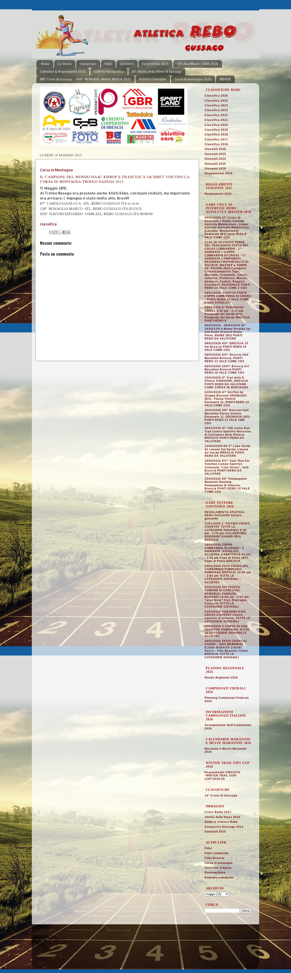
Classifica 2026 (216, 95)
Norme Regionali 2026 (221, 677)
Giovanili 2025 (215, 154)
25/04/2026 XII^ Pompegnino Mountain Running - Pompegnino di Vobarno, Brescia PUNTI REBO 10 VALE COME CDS (227, 485)
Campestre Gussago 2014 (224, 826)
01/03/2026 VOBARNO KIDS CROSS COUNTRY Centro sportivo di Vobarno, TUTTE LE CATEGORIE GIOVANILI (227, 616)
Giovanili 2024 (215, 158)
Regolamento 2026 (219, 173)
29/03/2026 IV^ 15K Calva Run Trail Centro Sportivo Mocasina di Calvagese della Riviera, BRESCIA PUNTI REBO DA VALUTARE (228, 435)
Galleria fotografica (109, 72)
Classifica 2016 (216, 144)
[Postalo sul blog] (55, 232)
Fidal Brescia (215, 858)
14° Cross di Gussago (221, 795)
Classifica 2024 (216, 105)
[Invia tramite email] (51, 232)
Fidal (108, 64)
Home (45, 64)
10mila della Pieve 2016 (222, 817)
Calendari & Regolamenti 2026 (62, 72)
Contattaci (88, 64)
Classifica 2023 (216, 110)
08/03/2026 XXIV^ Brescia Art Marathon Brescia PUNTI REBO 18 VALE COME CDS (227, 369)
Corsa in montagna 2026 (193, 79)
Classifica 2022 (216, 115)
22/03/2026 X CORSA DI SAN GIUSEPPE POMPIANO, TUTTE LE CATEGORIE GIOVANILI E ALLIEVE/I (227, 631)
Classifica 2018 (216, 134)
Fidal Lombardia (217, 853)
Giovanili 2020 (215, 163)
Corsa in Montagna (56, 170)
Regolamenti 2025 (218, 193)
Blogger (166, 961)
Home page (49, 937)
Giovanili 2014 (215, 831)
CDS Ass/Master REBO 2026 (197, 64)
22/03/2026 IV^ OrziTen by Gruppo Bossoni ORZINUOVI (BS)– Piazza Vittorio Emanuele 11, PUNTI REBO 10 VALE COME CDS (227, 399)
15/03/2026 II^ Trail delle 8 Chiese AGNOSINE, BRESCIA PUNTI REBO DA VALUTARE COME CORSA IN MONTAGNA (226, 382)
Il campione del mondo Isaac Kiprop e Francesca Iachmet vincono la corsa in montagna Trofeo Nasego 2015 (115, 179)
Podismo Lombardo (219, 877)
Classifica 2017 (216, 139)
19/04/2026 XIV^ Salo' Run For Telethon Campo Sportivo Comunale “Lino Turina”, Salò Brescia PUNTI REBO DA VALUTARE (227, 467)
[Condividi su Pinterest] (68, 232)
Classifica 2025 (216, 100)
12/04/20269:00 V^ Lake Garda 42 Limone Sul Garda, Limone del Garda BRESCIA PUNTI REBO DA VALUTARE (228, 450)
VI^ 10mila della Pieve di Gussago (156, 72)
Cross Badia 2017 (218, 812)
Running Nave (215, 872)
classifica (48, 224)
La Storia (64, 64)
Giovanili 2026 (215, 149)
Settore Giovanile (54, 943)
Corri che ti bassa (218, 867)
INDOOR (225, 79)
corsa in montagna (219, 863)
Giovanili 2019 (215, 168)
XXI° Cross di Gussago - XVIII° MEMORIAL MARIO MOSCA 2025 (85, 79)
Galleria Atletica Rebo (221, 821)
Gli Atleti (127, 64)
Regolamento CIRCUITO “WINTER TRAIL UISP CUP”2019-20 (222, 776)
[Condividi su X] (60, 232)
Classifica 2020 (216, 125)
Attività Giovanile (152, 79)
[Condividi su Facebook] (64, 232)
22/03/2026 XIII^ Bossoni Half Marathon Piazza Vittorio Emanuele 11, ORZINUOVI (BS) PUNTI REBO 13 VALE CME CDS (227, 417)
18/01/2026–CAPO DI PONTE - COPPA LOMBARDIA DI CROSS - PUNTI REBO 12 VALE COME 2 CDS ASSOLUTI (228, 297)
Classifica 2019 (216, 129)
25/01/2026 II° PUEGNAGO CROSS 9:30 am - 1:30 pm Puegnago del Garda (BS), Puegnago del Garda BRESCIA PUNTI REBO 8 (227, 314)
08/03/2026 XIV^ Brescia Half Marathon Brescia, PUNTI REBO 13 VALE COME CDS (226, 358)
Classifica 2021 (216, 120)
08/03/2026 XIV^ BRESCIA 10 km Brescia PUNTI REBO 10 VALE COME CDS (226, 347)
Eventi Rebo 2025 (155, 64)
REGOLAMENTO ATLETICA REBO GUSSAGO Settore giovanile (224, 515)
